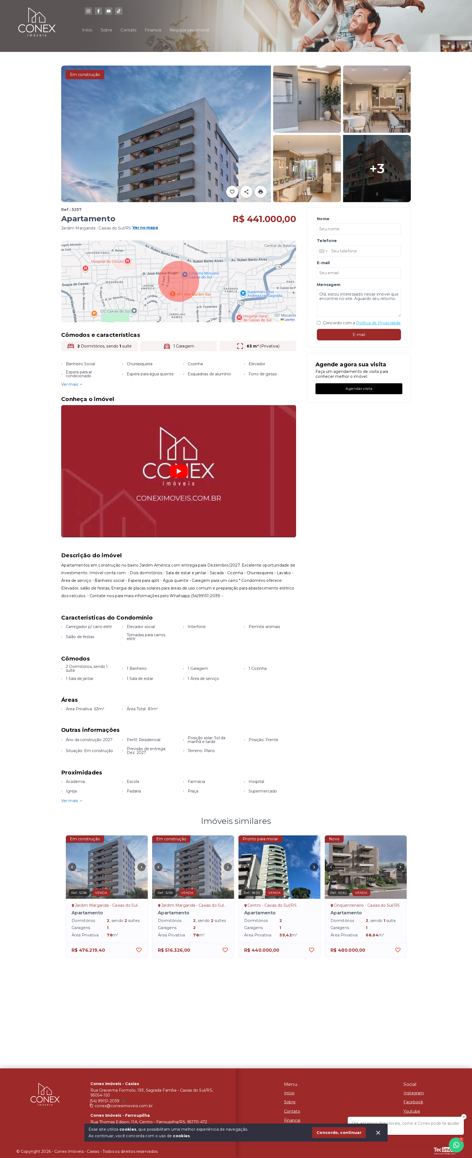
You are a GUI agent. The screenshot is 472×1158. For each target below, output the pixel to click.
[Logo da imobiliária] (45, 1096)
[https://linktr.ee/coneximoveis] (88, 11)
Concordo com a (361, 322)
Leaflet (289, 320)
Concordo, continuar (339, 1132)
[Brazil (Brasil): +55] (323, 251)
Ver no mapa (145, 228)
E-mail (359, 334)
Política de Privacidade (378, 322)
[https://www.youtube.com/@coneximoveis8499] (108, 11)
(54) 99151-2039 (105, 1100)
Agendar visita (359, 388)
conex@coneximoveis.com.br (124, 1106)
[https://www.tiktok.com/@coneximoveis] (118, 11)
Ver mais (69, 384)
